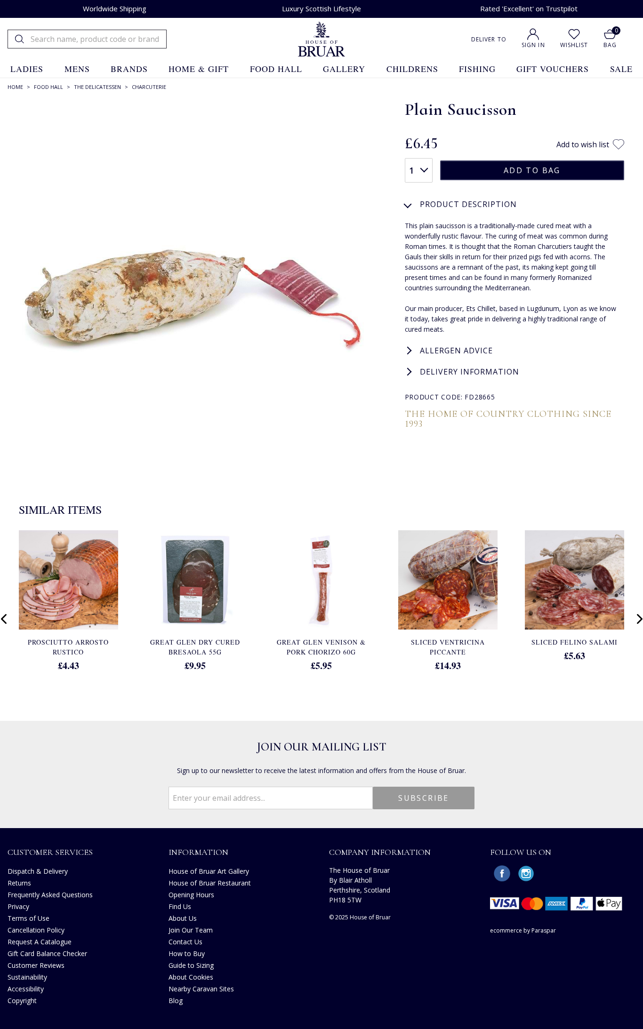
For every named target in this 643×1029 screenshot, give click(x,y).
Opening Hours (191, 894)
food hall (276, 68)
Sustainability (27, 977)
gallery (344, 68)
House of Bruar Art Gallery (209, 871)
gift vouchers (552, 68)
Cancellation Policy (36, 929)
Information (198, 852)
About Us (183, 918)
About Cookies (191, 977)
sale (621, 68)
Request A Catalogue (40, 941)
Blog (176, 1000)
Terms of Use (28, 918)
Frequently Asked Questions (50, 894)
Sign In (533, 45)
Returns (19, 882)
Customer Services (50, 852)
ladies (26, 68)
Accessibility (26, 988)
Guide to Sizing (191, 965)
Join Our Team (191, 929)
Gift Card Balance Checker (47, 953)
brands (129, 68)
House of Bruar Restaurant (210, 882)
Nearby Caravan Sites (201, 988)
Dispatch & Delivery (38, 871)
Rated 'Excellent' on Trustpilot (529, 8)
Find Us (180, 906)
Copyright (22, 1000)
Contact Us (185, 941)
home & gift (199, 68)
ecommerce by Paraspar (523, 930)
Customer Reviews (36, 965)
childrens (412, 68)
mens (77, 68)
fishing (477, 68)
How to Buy (187, 953)
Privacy (18, 906)
